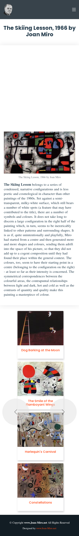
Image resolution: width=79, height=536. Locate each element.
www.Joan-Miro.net (46, 528)
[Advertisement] (39, 90)
